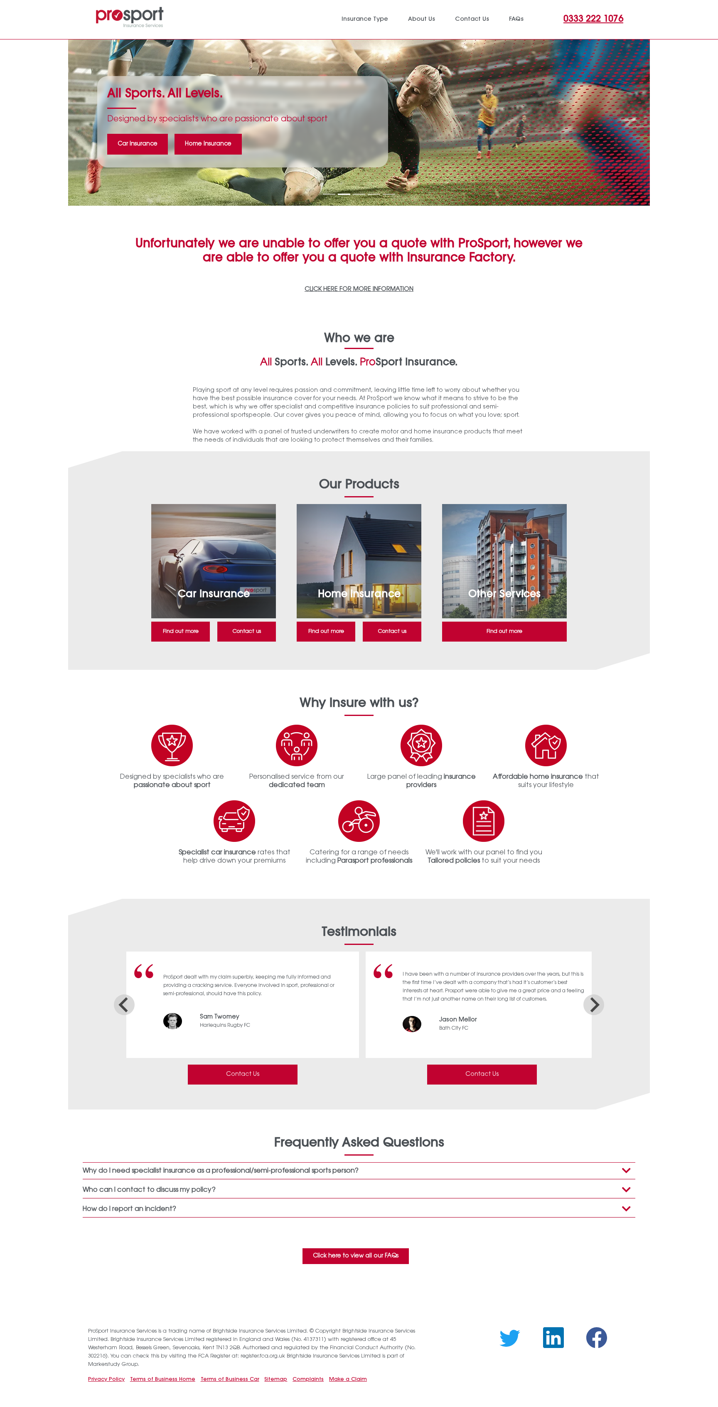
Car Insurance (137, 144)
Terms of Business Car (230, 1379)
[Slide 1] (329, 194)
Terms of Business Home (162, 1379)
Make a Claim (348, 1379)
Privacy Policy (106, 1379)
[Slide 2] (344, 194)
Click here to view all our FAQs (355, 1256)
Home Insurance (208, 144)
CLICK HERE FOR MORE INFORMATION (359, 289)
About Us (421, 19)
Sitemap (275, 1379)
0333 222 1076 (593, 19)
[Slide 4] (374, 194)
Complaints (308, 1379)
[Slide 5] (389, 194)
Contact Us (243, 1074)
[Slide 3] (359, 194)
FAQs (516, 19)
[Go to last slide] (124, 1004)
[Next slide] (593, 1004)
